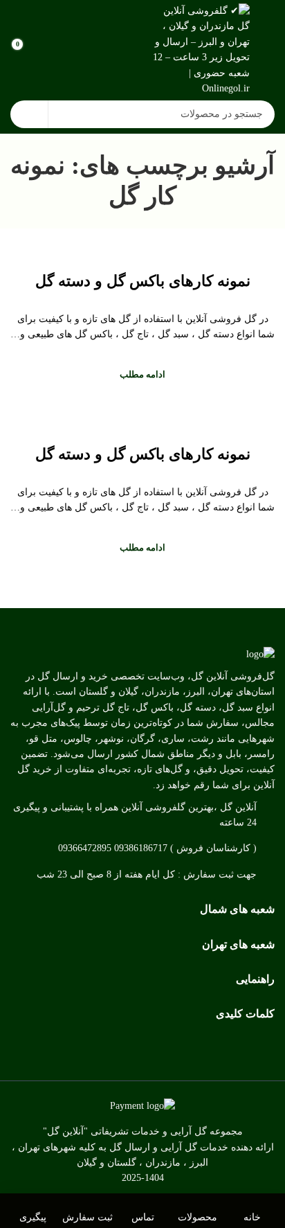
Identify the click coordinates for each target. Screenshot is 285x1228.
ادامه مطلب (142, 374)
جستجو (29, 114)
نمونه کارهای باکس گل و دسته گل (142, 281)
